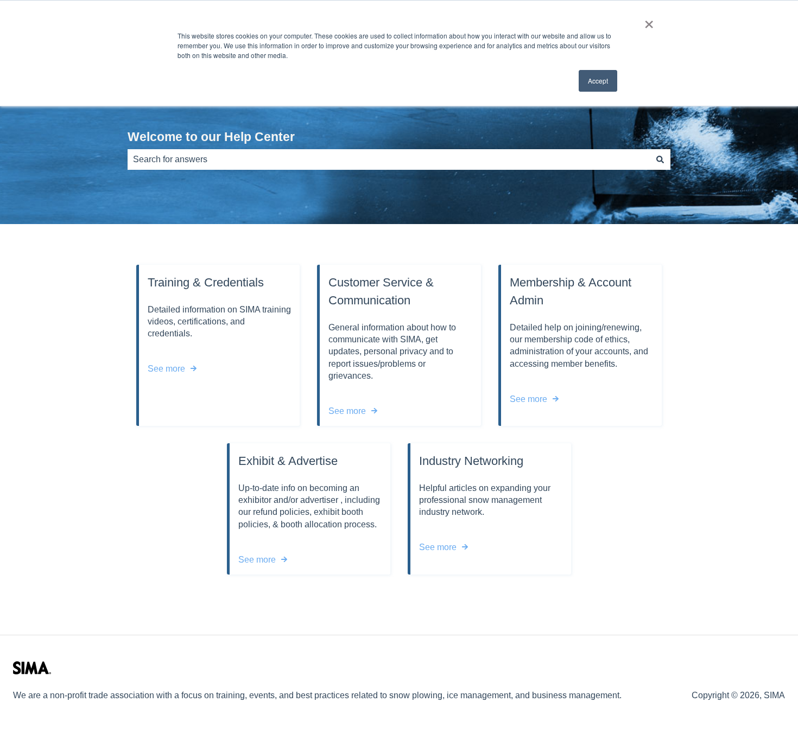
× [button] (649, 20)
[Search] (660, 159)
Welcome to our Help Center (211, 137)
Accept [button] (598, 80)
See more (166, 368)
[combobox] (389, 159)
